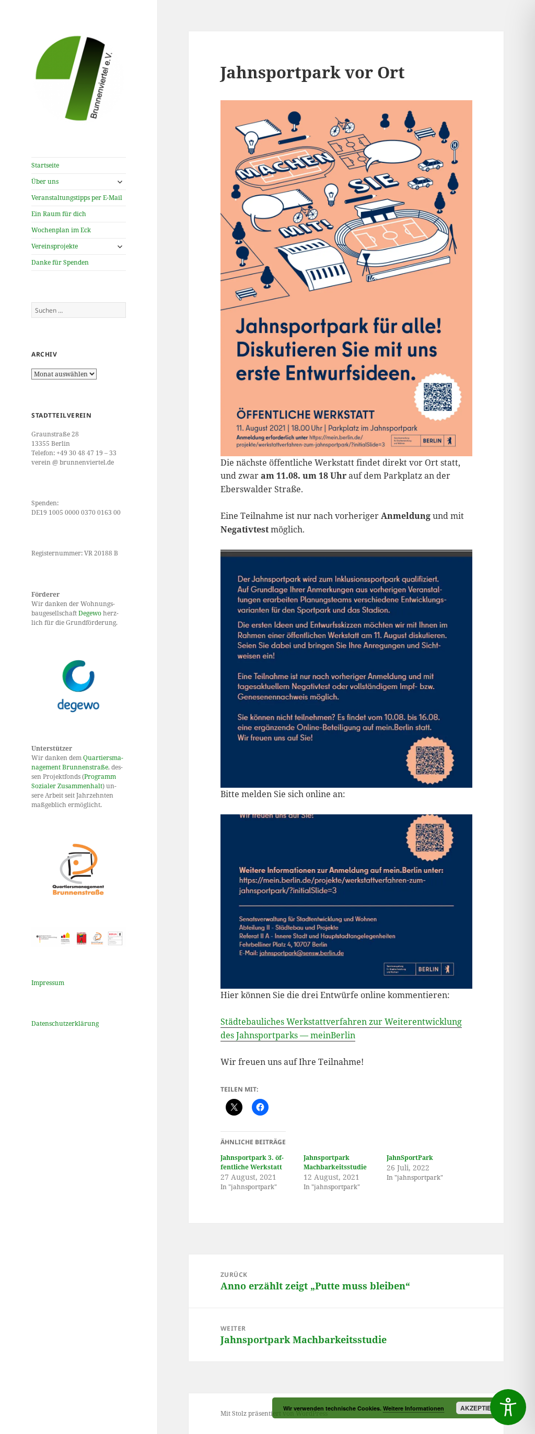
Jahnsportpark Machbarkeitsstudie (335, 1162)
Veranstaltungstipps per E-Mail (76, 197)
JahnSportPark (410, 1157)
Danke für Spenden (60, 262)
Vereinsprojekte (54, 246)
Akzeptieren (482, 1408)
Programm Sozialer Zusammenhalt (73, 781)
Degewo (89, 613)
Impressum (47, 982)
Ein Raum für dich (58, 213)
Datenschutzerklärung (65, 1023)
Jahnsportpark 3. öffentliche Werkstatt (252, 1162)
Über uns (45, 181)
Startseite (45, 165)
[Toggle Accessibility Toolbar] (508, 1407)
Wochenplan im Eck (61, 230)
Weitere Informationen (413, 1408)
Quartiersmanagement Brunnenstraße (77, 762)
